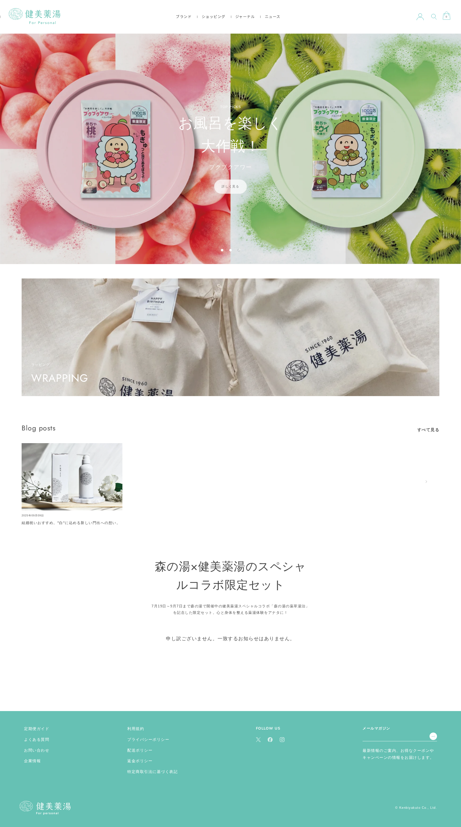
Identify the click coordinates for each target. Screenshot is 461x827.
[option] (230, 149)
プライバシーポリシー (148, 739)
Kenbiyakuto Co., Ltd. (418, 808)
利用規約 (135, 729)
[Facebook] (270, 739)
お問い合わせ (36, 750)
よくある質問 (36, 739)
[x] (258, 739)
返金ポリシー (139, 761)
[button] (222, 250)
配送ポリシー (139, 750)
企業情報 (32, 761)
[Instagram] (282, 739)
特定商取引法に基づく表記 (152, 772)
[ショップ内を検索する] (434, 17)
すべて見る (428, 430)
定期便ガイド (36, 729)
